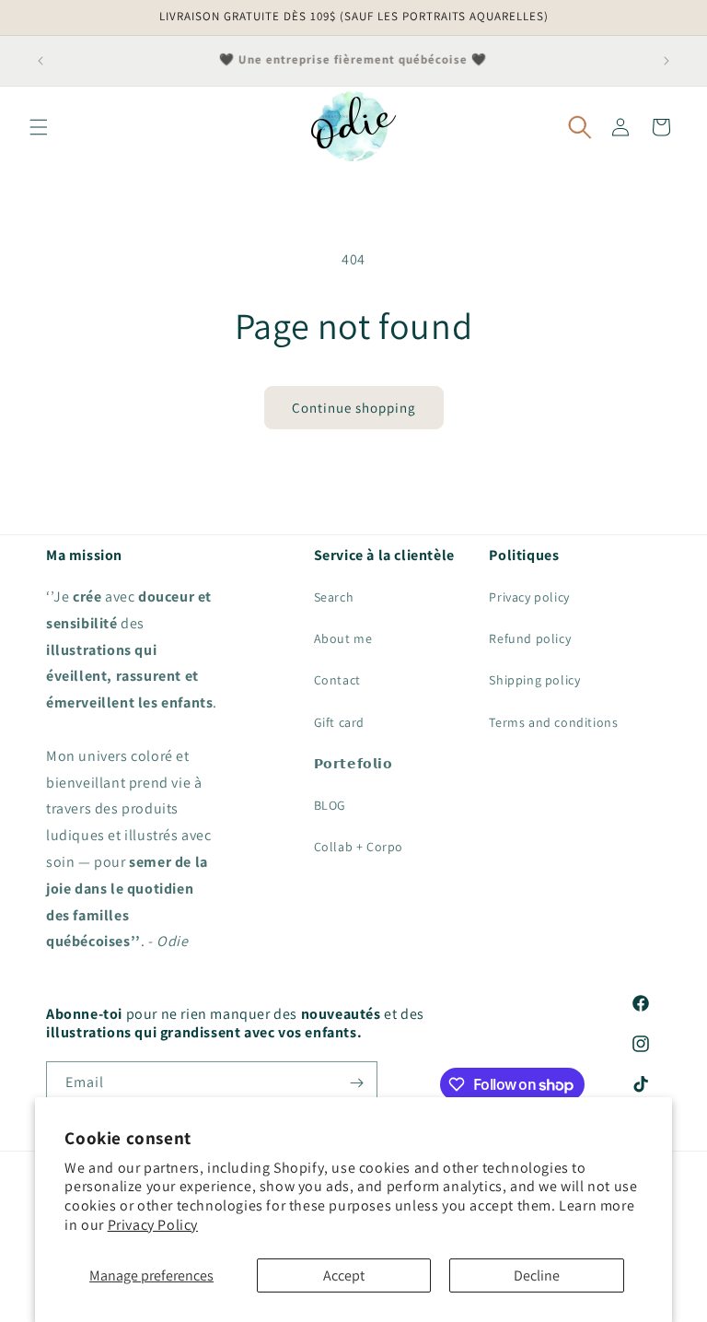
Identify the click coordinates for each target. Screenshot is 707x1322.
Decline (537, 1275)
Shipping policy (534, 680)
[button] (38, 127)
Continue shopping (354, 407)
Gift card (339, 722)
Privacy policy (529, 597)
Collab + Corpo (358, 846)
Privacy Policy (153, 1224)
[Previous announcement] (40, 61)
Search (334, 597)
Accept (344, 1275)
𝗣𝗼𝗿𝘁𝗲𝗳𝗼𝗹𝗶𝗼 (353, 763)
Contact (337, 680)
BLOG (330, 805)
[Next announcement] (666, 61)
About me (343, 638)
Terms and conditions (553, 722)
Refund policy (530, 638)
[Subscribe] (356, 1083)
